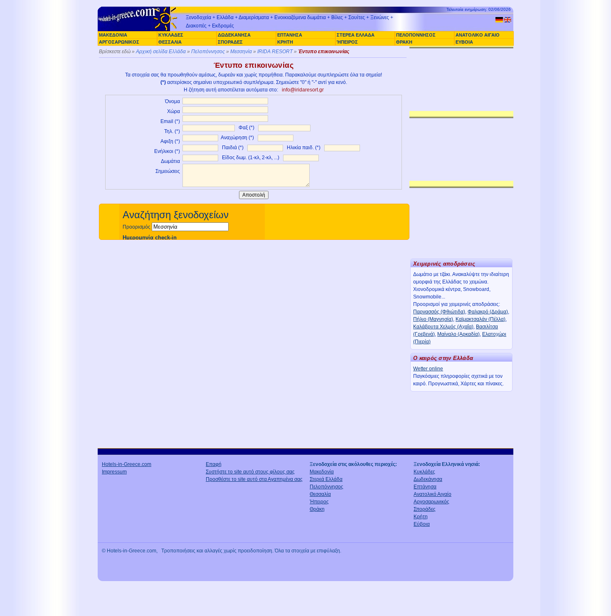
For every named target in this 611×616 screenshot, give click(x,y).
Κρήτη (421, 517)
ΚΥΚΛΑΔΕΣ (170, 34)
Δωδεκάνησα (428, 479)
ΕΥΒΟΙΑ (464, 41)
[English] (507, 19)
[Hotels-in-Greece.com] (139, 30)
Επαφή (214, 464)
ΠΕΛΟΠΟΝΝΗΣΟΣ (416, 34)
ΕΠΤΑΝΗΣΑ (289, 34)
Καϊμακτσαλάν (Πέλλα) (480, 319)
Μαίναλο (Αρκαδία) (458, 334)
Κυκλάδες (424, 472)
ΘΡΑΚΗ (404, 41)
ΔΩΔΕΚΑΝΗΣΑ (234, 34)
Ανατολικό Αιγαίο (432, 494)
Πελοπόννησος (208, 51)
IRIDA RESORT (275, 51)
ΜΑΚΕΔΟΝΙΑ (113, 34)
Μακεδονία (322, 472)
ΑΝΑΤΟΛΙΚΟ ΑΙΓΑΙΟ (478, 34)
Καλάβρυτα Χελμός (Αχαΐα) (443, 327)
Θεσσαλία (320, 494)
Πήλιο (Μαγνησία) (433, 319)
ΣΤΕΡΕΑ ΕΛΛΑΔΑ (355, 34)
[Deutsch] (499, 19)
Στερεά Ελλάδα (326, 479)
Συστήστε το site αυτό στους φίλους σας (250, 472)
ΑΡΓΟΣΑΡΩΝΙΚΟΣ (119, 41)
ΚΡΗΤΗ (285, 41)
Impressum (114, 472)
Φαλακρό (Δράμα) (488, 312)
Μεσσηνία (241, 51)
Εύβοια (422, 524)
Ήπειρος (319, 502)
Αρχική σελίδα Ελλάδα (161, 51)
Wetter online (428, 369)
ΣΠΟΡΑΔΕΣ (230, 41)
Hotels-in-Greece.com (126, 464)
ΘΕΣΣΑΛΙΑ (170, 41)
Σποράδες (425, 509)
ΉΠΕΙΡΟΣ (347, 41)
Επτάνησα (425, 487)
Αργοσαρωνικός (431, 502)
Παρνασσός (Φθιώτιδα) (439, 312)
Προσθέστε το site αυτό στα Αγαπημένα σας (254, 479)
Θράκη (317, 509)
